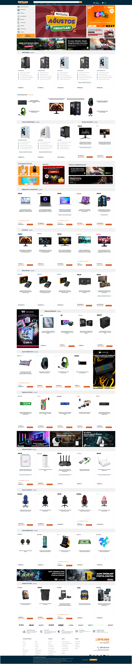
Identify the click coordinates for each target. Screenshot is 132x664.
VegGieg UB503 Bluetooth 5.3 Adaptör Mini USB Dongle (84, 470)
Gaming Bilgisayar (38, 653)
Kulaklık (36, 641)
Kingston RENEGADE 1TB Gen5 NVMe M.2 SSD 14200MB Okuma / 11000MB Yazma (104, 413)
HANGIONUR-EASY (41, 70)
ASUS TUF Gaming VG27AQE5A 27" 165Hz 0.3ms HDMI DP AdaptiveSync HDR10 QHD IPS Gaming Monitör (64, 251)
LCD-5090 (59, 140)
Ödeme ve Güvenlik (51, 648)
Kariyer (49, 643)
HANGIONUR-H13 (80, 70)
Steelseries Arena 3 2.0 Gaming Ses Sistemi (25, 551)
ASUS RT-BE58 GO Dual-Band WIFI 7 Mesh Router (104, 470)
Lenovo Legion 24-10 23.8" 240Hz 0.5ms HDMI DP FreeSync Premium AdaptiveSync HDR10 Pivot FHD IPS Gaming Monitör (104, 251)
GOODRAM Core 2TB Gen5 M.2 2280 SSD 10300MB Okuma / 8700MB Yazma (64, 413)
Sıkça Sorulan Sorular (65, 648)
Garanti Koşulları (50, 650)
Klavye (24, 655)
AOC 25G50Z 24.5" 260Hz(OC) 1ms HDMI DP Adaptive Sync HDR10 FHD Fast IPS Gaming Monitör (25, 251)
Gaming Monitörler (38, 651)
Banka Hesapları (51, 646)
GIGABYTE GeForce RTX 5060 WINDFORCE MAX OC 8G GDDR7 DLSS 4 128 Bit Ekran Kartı (45, 291)
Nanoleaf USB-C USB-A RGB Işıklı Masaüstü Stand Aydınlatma (45, 551)
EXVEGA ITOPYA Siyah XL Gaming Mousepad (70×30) (82, 372)
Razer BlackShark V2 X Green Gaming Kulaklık (63, 372)
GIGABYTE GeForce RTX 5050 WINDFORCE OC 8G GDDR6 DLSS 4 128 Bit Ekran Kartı (25, 291)
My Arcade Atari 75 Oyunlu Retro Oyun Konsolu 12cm (65, 551)
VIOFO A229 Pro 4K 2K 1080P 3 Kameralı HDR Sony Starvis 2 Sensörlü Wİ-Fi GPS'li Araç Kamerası (64, 604)
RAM (23, 646)
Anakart (24, 643)
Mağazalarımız (48, 3)
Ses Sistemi (37, 646)
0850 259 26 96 (104, 647)
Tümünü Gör (32, 52)
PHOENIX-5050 (21, 70)
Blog (59, 3)
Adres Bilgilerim (77, 643)
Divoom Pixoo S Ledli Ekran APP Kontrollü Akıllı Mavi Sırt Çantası (84, 604)
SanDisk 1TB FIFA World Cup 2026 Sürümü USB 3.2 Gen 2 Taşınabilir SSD (45, 413)
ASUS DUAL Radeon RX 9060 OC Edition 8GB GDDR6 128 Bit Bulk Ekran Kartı (84, 291)
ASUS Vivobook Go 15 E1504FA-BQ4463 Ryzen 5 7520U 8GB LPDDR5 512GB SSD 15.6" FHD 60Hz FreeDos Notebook (25, 211)
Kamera (36, 648)
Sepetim (76, 648)
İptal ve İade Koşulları (65, 646)
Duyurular (63, 651)
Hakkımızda (54, 3)
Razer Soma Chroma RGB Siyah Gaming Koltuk (45, 510)
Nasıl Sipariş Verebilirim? (65, 641)
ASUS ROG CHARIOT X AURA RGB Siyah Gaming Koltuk (65, 510)
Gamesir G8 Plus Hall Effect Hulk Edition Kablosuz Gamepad (85, 551)
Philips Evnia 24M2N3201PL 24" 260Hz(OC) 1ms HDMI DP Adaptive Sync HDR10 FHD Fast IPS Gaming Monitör (84, 251)
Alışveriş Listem (77, 646)
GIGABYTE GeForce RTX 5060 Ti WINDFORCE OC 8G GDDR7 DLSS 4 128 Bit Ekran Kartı (65, 291)
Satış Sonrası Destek (65, 650)
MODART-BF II (60, 70)
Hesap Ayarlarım (77, 641)
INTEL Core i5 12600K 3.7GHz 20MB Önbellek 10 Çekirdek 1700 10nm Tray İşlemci (48, 332)
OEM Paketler (36, 3)
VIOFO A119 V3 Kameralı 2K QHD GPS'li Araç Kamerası (25, 604)
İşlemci (24, 641)
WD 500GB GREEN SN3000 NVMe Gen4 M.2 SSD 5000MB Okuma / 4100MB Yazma (26, 413)
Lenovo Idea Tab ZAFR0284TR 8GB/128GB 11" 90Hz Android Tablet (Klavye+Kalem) (84, 210)
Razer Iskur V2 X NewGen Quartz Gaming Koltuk (104, 510)
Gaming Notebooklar (38, 650)
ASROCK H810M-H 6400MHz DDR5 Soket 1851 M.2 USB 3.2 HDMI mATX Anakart (86, 332)
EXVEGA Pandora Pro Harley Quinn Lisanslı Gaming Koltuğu (84, 510)
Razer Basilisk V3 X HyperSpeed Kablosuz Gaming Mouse (44, 372)
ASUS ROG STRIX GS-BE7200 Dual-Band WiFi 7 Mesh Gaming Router (25, 470)
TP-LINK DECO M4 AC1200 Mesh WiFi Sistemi (45, 470)
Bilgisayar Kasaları (26, 650)
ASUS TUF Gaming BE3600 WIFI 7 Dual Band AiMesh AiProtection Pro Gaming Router (64, 470)
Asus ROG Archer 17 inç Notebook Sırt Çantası (45, 604)
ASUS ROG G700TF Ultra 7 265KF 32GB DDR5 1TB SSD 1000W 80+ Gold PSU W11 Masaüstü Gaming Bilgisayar (104, 211)
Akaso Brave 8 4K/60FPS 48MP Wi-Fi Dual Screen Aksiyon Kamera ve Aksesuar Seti (104, 604)
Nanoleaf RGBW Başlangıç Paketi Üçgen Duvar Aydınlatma (104, 551)
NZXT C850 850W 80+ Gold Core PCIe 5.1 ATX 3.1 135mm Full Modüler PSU (105, 332)
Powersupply (25, 651)
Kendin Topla (42, 3)
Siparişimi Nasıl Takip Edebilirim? (67, 643)
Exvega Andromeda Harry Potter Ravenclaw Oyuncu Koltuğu (25, 510)
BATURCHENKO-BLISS (22, 140)
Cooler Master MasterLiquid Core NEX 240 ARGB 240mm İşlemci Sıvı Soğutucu (67, 332)
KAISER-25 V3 (40, 140)
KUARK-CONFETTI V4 (101, 70)
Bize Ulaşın (63, 653)
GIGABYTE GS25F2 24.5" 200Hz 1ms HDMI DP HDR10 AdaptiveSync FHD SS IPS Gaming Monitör (45, 251)
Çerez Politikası (50, 653)
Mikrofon (36, 643)
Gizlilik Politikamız (51, 655)
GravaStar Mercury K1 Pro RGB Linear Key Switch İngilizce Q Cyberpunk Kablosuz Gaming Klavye (25, 372)
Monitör (24, 653)
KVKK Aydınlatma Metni (52, 651)
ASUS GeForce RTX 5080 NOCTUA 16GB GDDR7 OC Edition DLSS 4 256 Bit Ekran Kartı (104, 291)
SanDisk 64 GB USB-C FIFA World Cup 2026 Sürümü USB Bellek (84, 413)
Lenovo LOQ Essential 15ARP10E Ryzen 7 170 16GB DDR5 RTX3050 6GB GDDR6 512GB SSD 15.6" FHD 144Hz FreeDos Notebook (45, 211)
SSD (23, 648)
